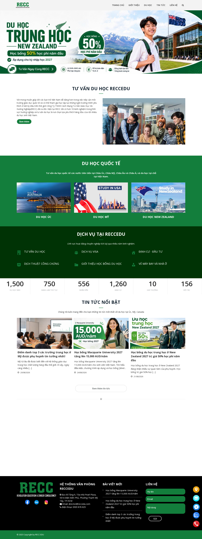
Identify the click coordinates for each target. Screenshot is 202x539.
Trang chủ (118, 5)
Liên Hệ (173, 5)
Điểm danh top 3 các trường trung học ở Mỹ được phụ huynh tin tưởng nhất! (123, 517)
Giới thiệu (134, 5)
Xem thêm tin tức (101, 388)
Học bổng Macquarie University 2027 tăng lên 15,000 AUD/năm (122, 492)
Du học (148, 5)
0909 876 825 (79, 507)
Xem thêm (24, 121)
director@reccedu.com (79, 504)
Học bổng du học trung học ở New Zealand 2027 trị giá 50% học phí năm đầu (155, 356)
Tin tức (160, 5)
